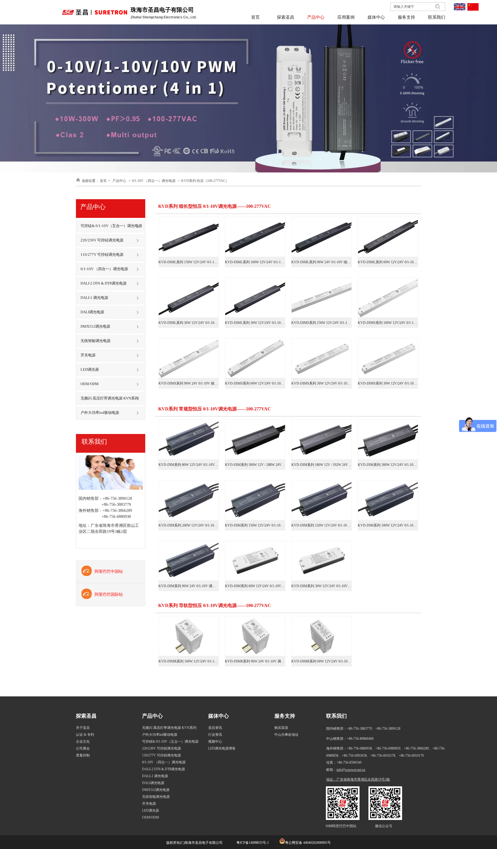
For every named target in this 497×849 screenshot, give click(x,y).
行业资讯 (215, 735)
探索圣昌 (86, 716)
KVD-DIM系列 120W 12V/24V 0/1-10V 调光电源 (321, 525)
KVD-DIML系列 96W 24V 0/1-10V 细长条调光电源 (321, 262)
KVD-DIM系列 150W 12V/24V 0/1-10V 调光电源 (255, 525)
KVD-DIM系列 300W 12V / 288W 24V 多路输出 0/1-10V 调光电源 (255, 465)
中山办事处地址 (286, 735)
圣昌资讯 (215, 728)
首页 (103, 181)
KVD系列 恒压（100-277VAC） (205, 181)
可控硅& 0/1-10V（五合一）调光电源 (170, 741)
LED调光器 (150, 810)
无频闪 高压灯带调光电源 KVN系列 (169, 728)
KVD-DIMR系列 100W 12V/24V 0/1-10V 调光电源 (188, 661)
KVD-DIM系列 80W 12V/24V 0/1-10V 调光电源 (188, 465)
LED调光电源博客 (222, 748)
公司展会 (83, 748)
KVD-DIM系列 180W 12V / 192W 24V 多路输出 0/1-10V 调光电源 (321, 465)
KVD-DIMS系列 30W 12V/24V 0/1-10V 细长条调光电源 (388, 383)
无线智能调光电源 (156, 797)
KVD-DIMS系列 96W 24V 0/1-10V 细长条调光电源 (188, 383)
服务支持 (284, 716)
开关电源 (149, 804)
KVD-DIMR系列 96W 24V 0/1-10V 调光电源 (255, 661)
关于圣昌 (83, 728)
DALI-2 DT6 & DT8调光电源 (163, 769)
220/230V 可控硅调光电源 (161, 748)
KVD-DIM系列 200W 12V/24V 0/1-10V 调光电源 (188, 525)
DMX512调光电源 (155, 790)
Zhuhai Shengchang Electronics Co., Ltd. (164, 17)
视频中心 (215, 741)
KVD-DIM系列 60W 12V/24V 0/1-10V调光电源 (255, 586)
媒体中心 (218, 716)
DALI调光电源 (153, 783)
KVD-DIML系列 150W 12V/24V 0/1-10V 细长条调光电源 (188, 262)
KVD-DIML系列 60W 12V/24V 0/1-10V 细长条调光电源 (388, 262)
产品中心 (119, 181)
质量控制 (83, 755)
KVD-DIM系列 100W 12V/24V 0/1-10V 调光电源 (388, 525)
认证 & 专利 (85, 735)
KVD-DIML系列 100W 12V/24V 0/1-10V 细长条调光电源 (255, 262)
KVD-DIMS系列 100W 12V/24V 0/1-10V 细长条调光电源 (388, 323)
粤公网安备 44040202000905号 (308, 843)
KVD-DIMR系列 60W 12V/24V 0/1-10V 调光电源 (321, 661)
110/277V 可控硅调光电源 (161, 755)
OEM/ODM (150, 817)
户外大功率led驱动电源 (159, 735)
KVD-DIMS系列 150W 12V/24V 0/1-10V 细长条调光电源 (321, 323)
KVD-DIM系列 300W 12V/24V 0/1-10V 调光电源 (388, 465)
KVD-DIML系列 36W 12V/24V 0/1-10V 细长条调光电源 (188, 323)
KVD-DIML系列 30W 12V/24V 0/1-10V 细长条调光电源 (255, 323)
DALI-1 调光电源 (155, 776)
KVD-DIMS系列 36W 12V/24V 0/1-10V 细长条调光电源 (321, 383)
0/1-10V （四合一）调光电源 (153, 181)
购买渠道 (281, 728)
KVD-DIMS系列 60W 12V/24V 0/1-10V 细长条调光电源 (255, 383)
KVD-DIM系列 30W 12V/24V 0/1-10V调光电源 (321, 586)
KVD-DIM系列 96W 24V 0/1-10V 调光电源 (188, 586)
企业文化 (83, 741)
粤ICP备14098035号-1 (252, 843)
